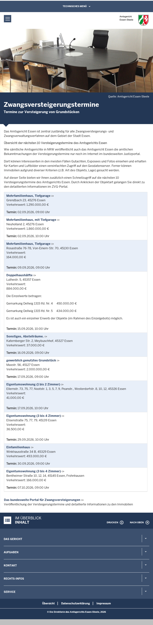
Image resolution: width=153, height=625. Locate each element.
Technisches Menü (75, 6)
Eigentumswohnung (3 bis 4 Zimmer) (33, 416)
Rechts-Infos (14, 578)
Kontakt (10, 565)
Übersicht (48, 603)
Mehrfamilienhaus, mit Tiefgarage (31, 220)
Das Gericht (13, 539)
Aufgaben (11, 552)
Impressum (103, 603)
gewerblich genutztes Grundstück (31, 360)
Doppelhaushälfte (19, 275)
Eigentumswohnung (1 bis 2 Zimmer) (33, 384)
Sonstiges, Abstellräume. (25, 336)
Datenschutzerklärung (75, 603)
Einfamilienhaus (18, 447)
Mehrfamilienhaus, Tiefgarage (28, 196)
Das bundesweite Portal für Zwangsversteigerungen (42, 500)
